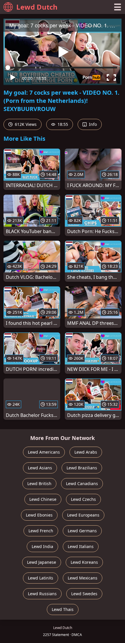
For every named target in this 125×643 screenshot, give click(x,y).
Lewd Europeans (83, 515)
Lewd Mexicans (82, 578)
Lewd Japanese (41, 562)
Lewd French (40, 530)
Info (92, 124)
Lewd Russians (42, 593)
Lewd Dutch (37, 7)
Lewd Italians (81, 546)
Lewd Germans (82, 530)
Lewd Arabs (85, 452)
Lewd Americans (44, 452)
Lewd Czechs (83, 499)
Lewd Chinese (42, 499)
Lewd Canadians (82, 483)
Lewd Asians (40, 468)
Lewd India (42, 546)
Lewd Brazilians (82, 468)
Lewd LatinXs (40, 578)
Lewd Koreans (84, 562)
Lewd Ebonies (39, 515)
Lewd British (39, 483)
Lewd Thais (63, 609)
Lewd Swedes (84, 593)
